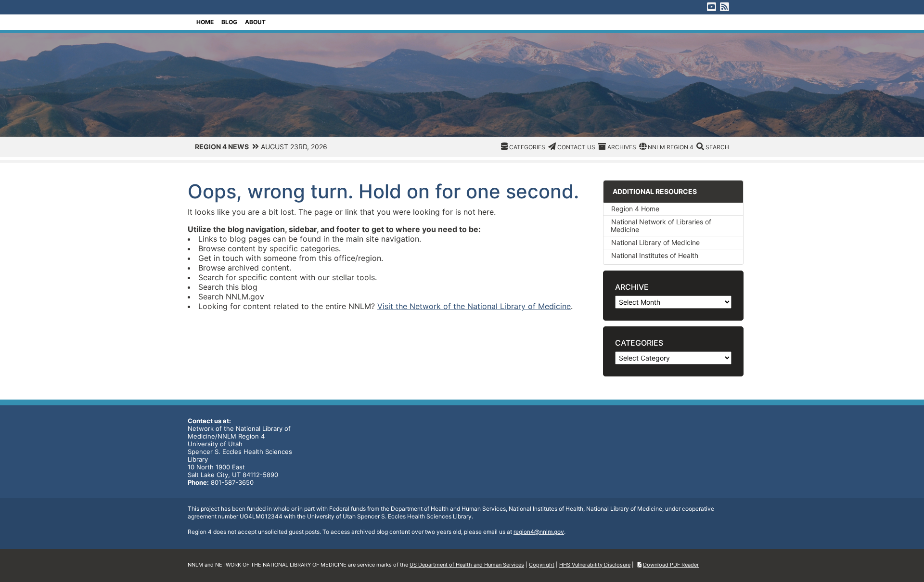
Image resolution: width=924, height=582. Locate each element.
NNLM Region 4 (670, 147)
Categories (527, 147)
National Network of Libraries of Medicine (661, 225)
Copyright (541, 564)
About (255, 22)
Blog (229, 22)
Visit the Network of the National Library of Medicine (474, 306)
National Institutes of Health (654, 255)
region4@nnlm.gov (538, 531)
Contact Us (576, 147)
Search (717, 147)
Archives (621, 147)
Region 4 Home (635, 209)
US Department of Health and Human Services (467, 564)
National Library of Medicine (655, 242)
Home (205, 22)
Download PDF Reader (671, 564)
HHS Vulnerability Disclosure (594, 564)
